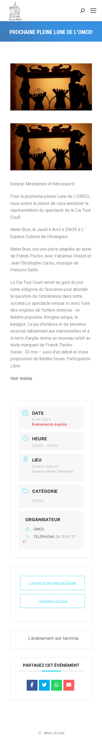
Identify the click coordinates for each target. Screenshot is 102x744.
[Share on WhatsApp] (56, 685)
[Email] (68, 685)
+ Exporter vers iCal (52, 601)
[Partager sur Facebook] (32, 685)
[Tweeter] (44, 685)
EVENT (38, 501)
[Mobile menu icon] (93, 10)
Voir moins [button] (21, 378)
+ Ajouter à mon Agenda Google (52, 583)
